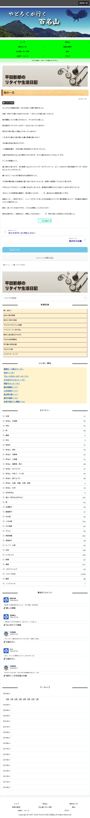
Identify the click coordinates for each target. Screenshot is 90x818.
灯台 (46, 440)
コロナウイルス (46, 569)
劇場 (46, 435)
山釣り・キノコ (23, 810)
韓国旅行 (46, 512)
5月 (20, 699)
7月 (11, 699)
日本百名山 (46, 492)
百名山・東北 (46, 450)
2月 (32, 699)
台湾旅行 (46, 507)
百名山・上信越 (46, 459)
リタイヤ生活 (9, 103)
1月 (37, 699)
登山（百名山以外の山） (46, 497)
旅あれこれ (74, 804)
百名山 (45, 804)
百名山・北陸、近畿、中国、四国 (46, 483)
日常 (46, 550)
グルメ (46, 531)
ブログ (66, 810)
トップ (16, 804)
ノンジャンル (46, 583)
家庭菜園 (46, 536)
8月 (7, 699)
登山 (73, 807)
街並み (46, 445)
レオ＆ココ (46, 555)
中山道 (46, 516)
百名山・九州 (46, 488)
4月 (24, 699)
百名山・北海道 (46, 421)
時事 (46, 559)
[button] (85, 298)
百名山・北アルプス (46, 469)
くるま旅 (46, 521)
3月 (28, 699)
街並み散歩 (16, 807)
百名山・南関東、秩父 (46, 464)
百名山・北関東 (46, 454)
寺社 (46, 426)
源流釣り (46, 540)
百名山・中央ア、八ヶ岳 (46, 473)
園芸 (46, 579)
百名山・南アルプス (46, 478)
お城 (46, 416)
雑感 (46, 564)
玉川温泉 (46, 526)
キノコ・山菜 (46, 545)
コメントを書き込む (45, 258)
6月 (15, 699)
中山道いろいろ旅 (45, 807)
